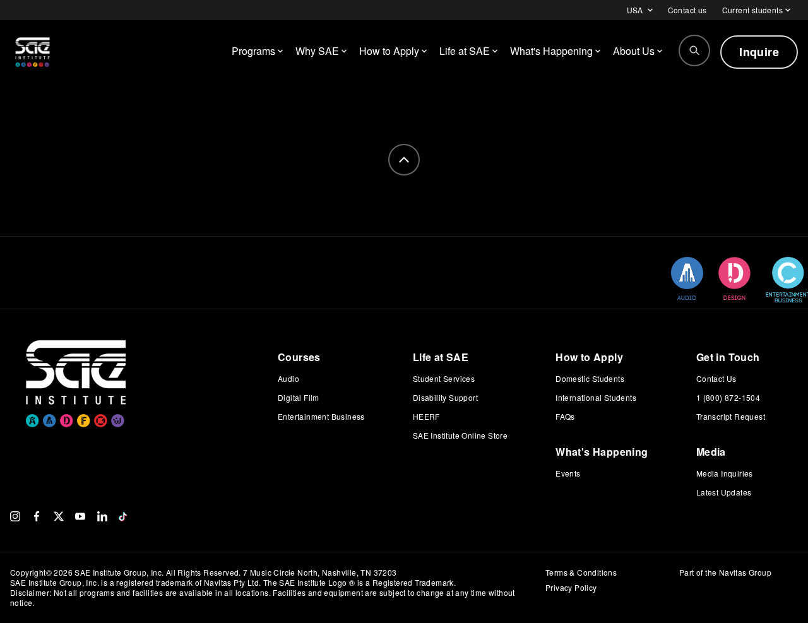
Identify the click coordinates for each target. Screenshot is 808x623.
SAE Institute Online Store (460, 435)
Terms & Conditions (581, 572)
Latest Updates (724, 492)
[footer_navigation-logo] (75, 365)
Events (568, 473)
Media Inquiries (724, 473)
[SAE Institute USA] (32, 51)
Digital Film (298, 397)
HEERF (426, 416)
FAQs (565, 416)
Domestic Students (590, 378)
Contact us (687, 9)
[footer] (404, 159)
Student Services (444, 378)
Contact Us (716, 378)
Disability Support (445, 397)
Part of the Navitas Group (725, 572)
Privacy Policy (571, 587)
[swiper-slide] (687, 278)
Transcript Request (730, 416)
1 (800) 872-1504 (728, 397)
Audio (288, 378)
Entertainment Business (321, 416)
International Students (596, 397)
